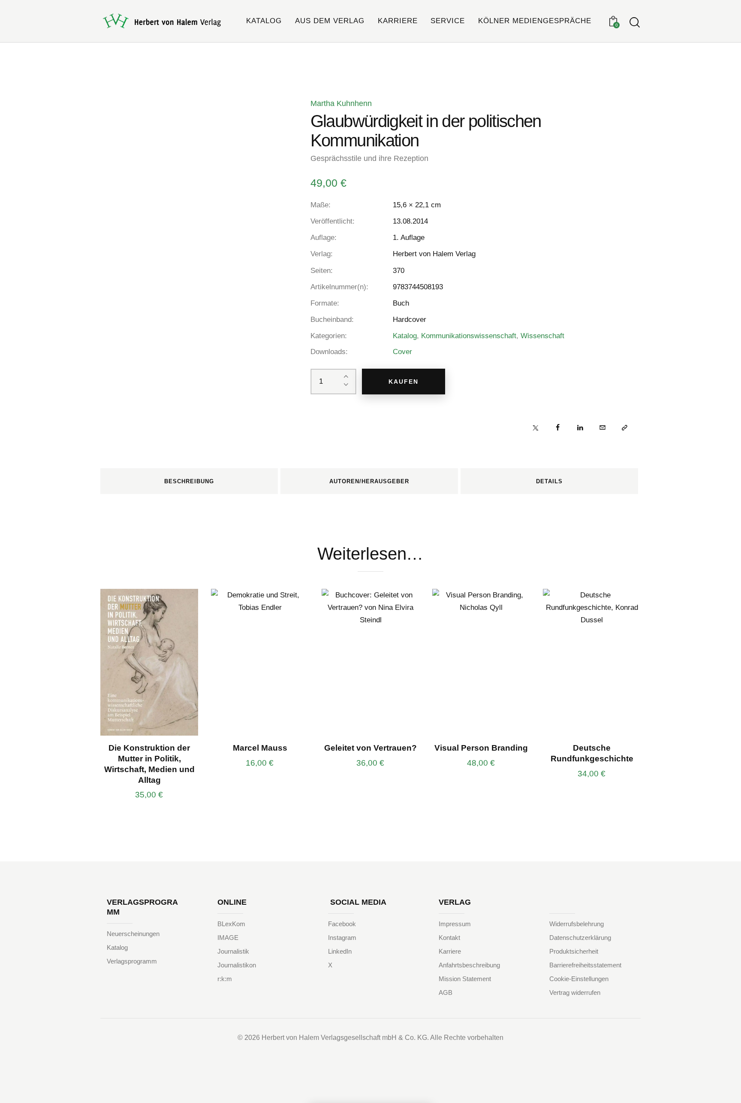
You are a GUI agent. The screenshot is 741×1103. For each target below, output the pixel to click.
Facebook (342, 923)
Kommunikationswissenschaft (468, 336)
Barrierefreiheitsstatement (585, 965)
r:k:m (224, 978)
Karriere (450, 951)
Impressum (455, 923)
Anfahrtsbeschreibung (469, 965)
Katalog (405, 336)
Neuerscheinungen (133, 933)
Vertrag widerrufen (574, 992)
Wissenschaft (542, 336)
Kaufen (404, 381)
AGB (445, 992)
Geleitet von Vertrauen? (370, 747)
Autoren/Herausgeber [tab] (369, 481)
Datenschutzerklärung (580, 937)
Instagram (342, 937)
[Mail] (602, 427)
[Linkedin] (580, 427)
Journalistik (233, 951)
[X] (535, 427)
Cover (402, 352)
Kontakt (449, 937)
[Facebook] (557, 427)
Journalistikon (236, 965)
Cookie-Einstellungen (578, 978)
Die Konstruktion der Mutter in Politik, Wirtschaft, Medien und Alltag (149, 763)
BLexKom (231, 923)
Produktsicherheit (573, 951)
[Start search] (635, 22)
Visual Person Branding (481, 747)
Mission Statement (465, 978)
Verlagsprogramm (132, 961)
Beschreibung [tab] (189, 481)
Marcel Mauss (260, 747)
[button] (624, 427)
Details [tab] (549, 481)
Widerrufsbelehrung (576, 923)
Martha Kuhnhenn (341, 103)
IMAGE (227, 937)
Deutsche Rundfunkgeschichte (592, 753)
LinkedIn (340, 951)
